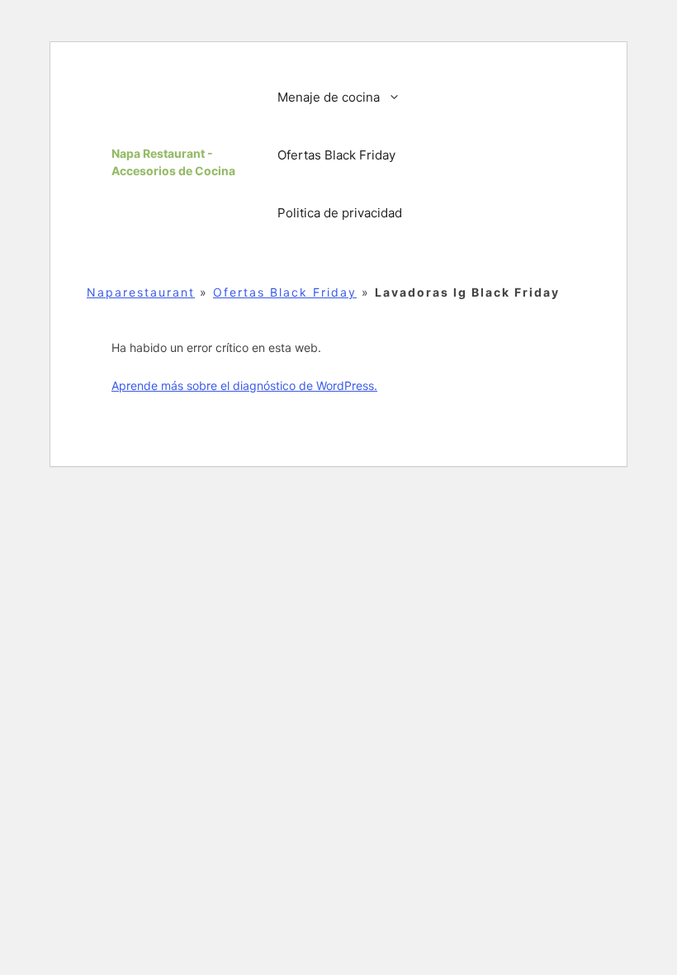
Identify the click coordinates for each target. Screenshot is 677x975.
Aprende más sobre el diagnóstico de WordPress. (244, 385)
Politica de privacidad (339, 213)
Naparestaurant (141, 292)
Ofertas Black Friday (336, 155)
